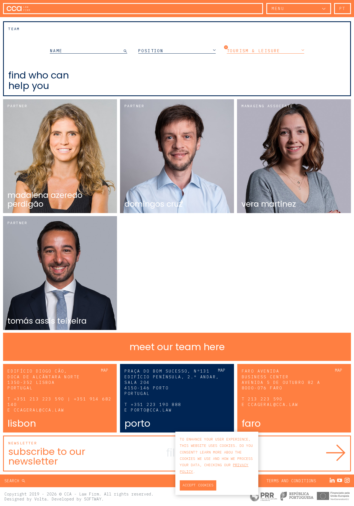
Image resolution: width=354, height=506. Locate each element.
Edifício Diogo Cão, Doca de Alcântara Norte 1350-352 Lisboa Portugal (43, 379)
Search (13, 480)
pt (342, 8)
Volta (40, 499)
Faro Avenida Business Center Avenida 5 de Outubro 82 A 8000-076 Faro (281, 379)
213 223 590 (265, 399)
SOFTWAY (92, 499)
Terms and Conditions (291, 480)
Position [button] (150, 50)
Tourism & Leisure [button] (253, 50)
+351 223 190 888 (156, 404)
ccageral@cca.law (39, 410)
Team (14, 29)
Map (104, 370)
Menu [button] (278, 8)
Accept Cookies (198, 485)
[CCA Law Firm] (18, 8)
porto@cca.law (151, 410)
